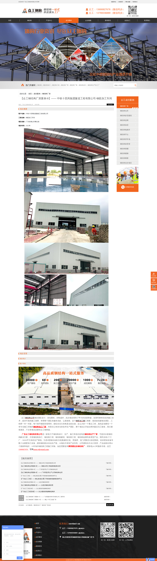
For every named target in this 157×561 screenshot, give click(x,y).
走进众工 (127, 20)
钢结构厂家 (73, 85)
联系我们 (135, 2)
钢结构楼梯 (124, 153)
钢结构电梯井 (125, 129)
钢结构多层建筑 (126, 115)
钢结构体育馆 (125, 144)
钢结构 (29, 20)
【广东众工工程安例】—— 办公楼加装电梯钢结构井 (35, 488)
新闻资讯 (108, 20)
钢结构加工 (47, 85)
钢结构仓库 (124, 110)
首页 (9, 20)
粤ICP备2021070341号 (86, 559)
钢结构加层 (124, 125)
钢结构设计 (82, 85)
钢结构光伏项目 (126, 163)
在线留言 (120, 2)
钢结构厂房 (65, 85)
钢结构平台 (124, 134)
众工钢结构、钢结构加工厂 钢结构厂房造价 (38, 505)
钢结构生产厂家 (91, 434)
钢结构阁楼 (124, 158)
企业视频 (88, 20)
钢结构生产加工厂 (94, 85)
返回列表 (110, 104)
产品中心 (49, 20)
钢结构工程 (56, 85)
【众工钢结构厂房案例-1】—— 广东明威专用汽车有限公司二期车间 (45, 496)
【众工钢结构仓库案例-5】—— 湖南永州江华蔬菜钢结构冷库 (38, 463)
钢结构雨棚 (124, 148)
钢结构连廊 (124, 120)
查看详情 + (107, 496)
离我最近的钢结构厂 (76, 446)
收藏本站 (113, 2)
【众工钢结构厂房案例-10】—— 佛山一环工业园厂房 (40, 499)
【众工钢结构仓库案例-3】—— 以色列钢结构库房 (34, 482)
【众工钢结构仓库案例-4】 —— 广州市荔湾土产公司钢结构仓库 (39, 469)
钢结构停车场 (125, 139)
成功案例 (69, 20)
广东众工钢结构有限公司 (31, 434)
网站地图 (127, 2)
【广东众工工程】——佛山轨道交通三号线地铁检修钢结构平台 (38, 476)
